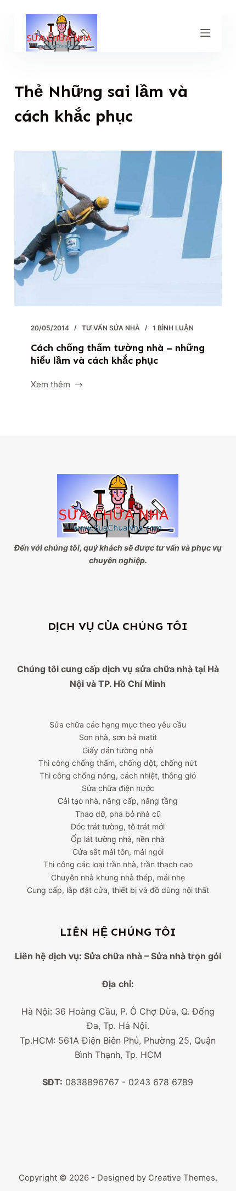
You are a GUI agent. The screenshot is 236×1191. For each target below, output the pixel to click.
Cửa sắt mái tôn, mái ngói (118, 851)
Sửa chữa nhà (113, 955)
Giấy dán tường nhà (117, 750)
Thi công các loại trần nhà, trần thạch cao (118, 864)
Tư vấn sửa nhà (111, 328)
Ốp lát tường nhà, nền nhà (118, 839)
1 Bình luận (173, 328)
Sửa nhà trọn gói (186, 955)
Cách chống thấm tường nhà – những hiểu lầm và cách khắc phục (118, 354)
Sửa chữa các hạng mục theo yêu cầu (117, 724)
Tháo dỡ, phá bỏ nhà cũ (118, 813)
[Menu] (205, 33)
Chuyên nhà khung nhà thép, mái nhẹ (118, 877)
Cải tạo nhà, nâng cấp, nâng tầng (118, 800)
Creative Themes (181, 1177)
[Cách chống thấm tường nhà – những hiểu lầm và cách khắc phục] (118, 228)
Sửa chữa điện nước (118, 788)
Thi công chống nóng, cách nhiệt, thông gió (118, 775)
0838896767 (92, 1082)
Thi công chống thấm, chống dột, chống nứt (117, 763)
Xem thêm (50, 385)
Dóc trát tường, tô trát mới (118, 826)
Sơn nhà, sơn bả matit (118, 737)
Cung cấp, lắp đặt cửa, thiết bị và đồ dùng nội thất (118, 890)
